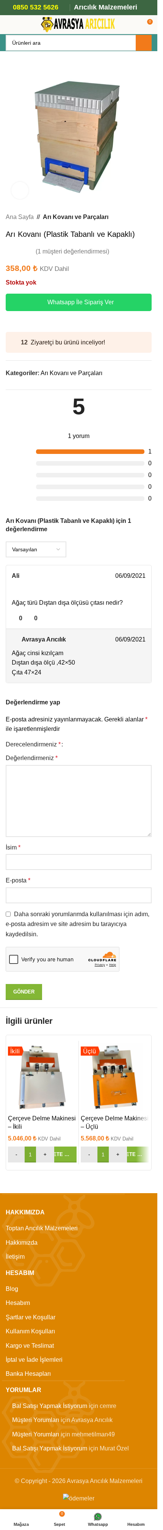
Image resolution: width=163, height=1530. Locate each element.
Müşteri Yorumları (35, 1420)
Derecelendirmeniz (33, 745)
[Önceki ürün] (128, 217)
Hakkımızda (22, 1242)
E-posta (18, 880)
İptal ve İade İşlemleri (34, 1359)
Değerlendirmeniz (32, 758)
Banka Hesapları (28, 1373)
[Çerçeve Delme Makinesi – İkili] (42, 1077)
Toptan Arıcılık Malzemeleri (42, 1228)
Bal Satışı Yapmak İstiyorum (49, 1406)
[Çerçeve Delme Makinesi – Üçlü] (115, 1077)
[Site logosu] (79, 24)
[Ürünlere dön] (138, 217)
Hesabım (18, 1303)
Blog (12, 1289)
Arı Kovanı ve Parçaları (75, 217)
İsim (13, 847)
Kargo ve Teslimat (30, 1345)
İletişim (15, 1256)
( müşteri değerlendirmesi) (72, 251)
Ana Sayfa (20, 217)
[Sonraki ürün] (147, 217)
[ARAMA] (144, 43)
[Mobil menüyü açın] (9, 24)
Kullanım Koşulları (30, 1331)
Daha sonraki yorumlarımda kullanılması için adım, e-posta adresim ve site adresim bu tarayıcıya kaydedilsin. (77, 924)
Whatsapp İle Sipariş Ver (80, 302)
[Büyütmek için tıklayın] (19, 190)
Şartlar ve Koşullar (30, 1317)
